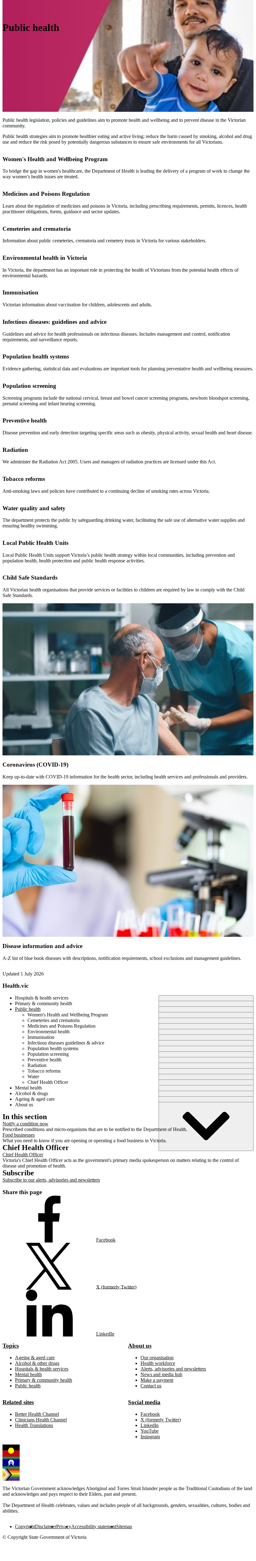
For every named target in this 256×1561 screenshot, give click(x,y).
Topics (10, 1345)
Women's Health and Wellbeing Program (55, 159)
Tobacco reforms (23, 479)
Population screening (29, 386)
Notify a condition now (25, 1123)
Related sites (18, 1402)
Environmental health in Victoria (44, 257)
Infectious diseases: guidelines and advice (54, 322)
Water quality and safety (34, 508)
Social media (144, 1402)
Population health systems (35, 356)
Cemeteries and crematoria (36, 228)
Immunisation (20, 292)
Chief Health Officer (22, 1154)
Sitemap (124, 1526)
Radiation (15, 450)
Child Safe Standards (29, 577)
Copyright (25, 1526)
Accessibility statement (93, 1526)
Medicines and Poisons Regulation (46, 193)
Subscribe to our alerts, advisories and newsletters (51, 1180)
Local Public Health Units (35, 543)
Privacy (63, 1526)
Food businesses (18, 1135)
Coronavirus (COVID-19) (35, 764)
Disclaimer (45, 1526)
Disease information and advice (42, 946)
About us (139, 1345)
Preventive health (24, 420)
